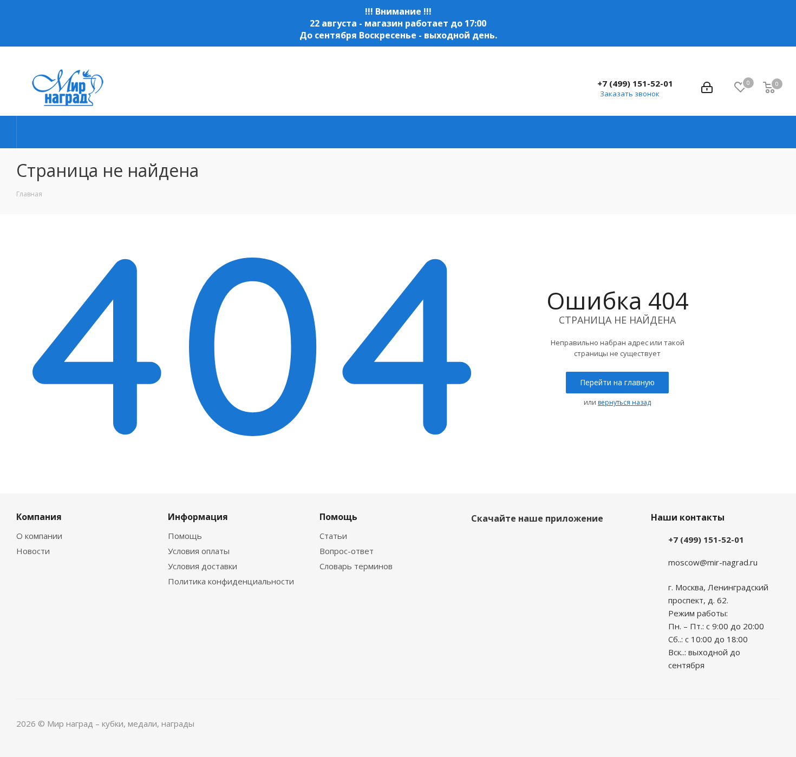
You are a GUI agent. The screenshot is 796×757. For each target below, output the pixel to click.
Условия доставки (202, 566)
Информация (198, 517)
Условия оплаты (199, 550)
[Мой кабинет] (707, 87)
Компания (39, 517)
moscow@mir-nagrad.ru (713, 562)
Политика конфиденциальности (231, 581)
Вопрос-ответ (346, 550)
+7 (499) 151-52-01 (635, 83)
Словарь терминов (356, 566)
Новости (33, 550)
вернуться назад (624, 402)
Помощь (185, 535)
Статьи (333, 535)
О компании (39, 535)
